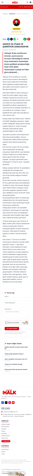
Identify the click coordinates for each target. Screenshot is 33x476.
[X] (6, 402)
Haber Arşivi (4, 438)
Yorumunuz (8, 309)
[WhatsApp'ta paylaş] (14, 39)
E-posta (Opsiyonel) (10, 302)
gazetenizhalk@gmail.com (11, 411)
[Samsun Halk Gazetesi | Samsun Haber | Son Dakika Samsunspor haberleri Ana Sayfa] (15, 2)
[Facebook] (2, 402)
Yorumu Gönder (12, 328)
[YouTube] (13, 402)
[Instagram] (9, 402)
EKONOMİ (4, 433)
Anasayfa (5, 14)
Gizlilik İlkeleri (5, 449)
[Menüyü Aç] (2, 2)
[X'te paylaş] (11, 39)
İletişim (3, 451)
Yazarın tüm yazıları (21, 34)
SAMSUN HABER (5, 424)
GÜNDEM (3, 429)
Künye (3, 454)
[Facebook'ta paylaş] (8, 39)
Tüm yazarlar (11, 34)
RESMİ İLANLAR (5, 435)
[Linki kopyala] (17, 39)
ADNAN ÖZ (12, 14)
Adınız (7, 296)
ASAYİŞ (3, 431)
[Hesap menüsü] (30, 2)
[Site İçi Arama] (27, 2)
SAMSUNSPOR (5, 426)
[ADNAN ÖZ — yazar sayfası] (16, 22)
